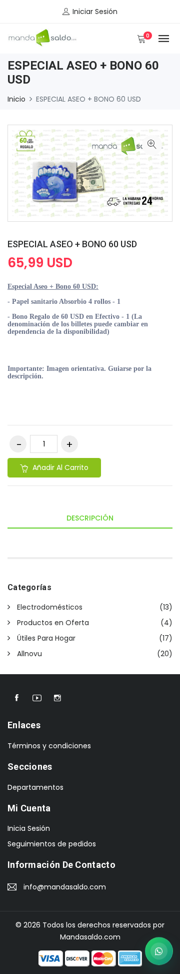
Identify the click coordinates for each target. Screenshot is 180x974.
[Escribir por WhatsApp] (159, 951)
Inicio (17, 99)
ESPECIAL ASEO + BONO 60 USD (72, 244)
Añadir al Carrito (59, 467)
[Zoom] (152, 145)
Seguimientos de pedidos (52, 844)
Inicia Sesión (29, 828)
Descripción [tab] (90, 518)
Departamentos (36, 787)
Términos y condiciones (49, 746)
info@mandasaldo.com (65, 887)
